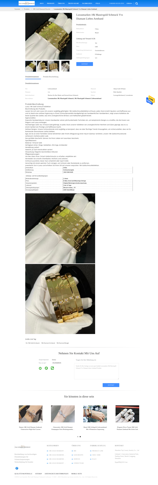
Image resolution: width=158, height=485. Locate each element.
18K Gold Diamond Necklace (57, 459)
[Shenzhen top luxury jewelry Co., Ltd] (41, 369)
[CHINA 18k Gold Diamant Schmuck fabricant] (27, 3)
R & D (94, 459)
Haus (42, 3)
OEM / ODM (96, 455)
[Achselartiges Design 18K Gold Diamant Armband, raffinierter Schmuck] (95, 414)
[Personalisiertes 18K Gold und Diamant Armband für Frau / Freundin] (127, 414)
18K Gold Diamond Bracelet (57, 455)
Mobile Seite (76, 474)
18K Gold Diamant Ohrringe (57, 463)
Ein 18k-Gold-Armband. (33, 343)
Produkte (50, 3)
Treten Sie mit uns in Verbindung (73, 3)
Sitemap (38, 474)
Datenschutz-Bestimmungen (56, 474)
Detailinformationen (32, 77)
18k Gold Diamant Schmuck (57, 451)
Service (77, 459)
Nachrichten (87, 3)
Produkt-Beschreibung (50, 77)
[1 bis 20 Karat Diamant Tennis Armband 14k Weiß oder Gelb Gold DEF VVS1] (63, 414)
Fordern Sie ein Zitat (116, 3)
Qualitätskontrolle (23, 474)
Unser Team (79, 463)
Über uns (61, 3)
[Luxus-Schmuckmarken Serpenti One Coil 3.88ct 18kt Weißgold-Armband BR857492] (30, 414)
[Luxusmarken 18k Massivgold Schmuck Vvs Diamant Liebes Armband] (30, 66)
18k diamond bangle (62, 343)
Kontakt (85, 64)
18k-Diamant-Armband (48, 343)
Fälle (98, 3)
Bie (75, 451)
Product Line (97, 451)
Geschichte (78, 455)
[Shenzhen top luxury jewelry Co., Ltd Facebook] (18, 468)
